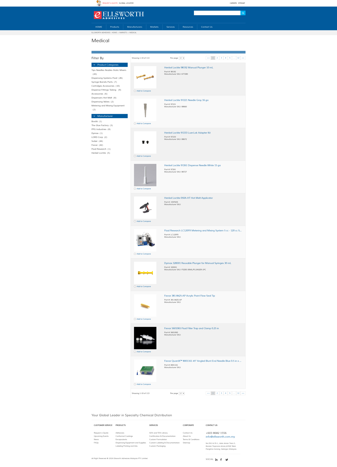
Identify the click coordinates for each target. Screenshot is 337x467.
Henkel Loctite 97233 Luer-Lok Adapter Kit (187, 132)
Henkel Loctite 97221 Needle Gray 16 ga (186, 100)
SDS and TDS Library (158, 433)
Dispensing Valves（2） (103, 101)
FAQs (96, 443)
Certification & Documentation (162, 436)
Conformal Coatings (124, 436)
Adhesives (120, 433)
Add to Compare (144, 91)
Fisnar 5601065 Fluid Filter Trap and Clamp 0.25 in (191, 328)
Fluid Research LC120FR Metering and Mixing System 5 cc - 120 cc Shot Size (203, 230)
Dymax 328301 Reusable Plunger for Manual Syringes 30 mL (197, 263)
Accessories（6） (100, 94)
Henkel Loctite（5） (101, 153)
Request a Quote (101, 433)
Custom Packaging (157, 446)
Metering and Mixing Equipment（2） (108, 107)
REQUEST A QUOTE (110, 3)
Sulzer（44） (97, 141)
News (96, 439)
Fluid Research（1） (101, 149)
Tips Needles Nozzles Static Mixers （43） (108, 72)
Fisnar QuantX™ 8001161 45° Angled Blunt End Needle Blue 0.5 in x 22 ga (203, 360)
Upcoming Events (101, 436)
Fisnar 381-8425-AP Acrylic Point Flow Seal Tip (189, 295)
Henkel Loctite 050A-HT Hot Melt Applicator (188, 198)
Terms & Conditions (191, 439)
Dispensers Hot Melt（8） (104, 97)
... (234, 58)
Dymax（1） (97, 133)
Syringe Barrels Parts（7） (104, 82)
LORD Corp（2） (99, 137)
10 (181, 58)
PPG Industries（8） (101, 129)
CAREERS (233, 3)
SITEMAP (241, 3)
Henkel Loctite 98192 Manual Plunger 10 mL (188, 67)
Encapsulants (121, 439)
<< (208, 58)
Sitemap (186, 443)
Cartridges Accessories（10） (106, 86)
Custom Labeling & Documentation (164, 443)
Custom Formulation (158, 439)
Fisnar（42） (97, 145)
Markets (123, 33)
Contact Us (187, 433)
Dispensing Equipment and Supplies (131, 443)
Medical (133, 33)
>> (243, 58)
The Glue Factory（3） (102, 125)
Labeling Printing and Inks (127, 446)
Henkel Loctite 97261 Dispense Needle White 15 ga (192, 165)
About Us (187, 436)
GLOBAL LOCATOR (126, 3)
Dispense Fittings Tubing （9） (106, 90)
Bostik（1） (97, 121)
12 (238, 58)
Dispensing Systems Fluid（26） (107, 78)
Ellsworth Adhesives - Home (104, 33)
